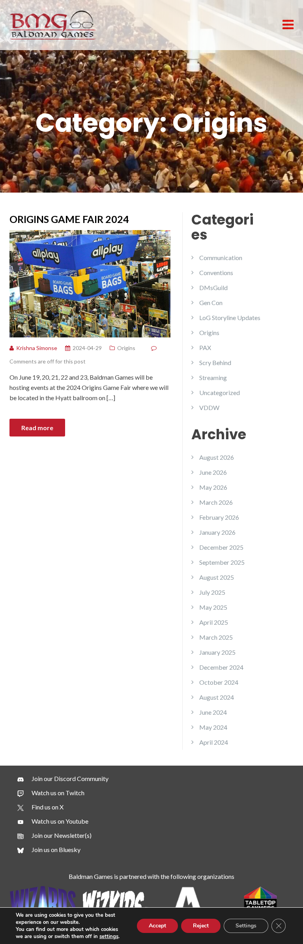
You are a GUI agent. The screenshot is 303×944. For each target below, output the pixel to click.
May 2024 (213, 727)
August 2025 (216, 577)
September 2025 (222, 562)
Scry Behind (215, 362)
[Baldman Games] (52, 24)
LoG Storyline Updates (229, 317)
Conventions (216, 272)
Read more (37, 427)
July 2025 (212, 592)
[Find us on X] (40, 807)
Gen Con (211, 302)
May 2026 (213, 487)
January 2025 (217, 652)
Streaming (213, 377)
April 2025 (213, 622)
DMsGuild (213, 287)
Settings (246, 925)
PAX (205, 347)
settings (108, 936)
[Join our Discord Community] (62, 779)
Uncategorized (219, 392)
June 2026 (213, 472)
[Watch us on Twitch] (50, 793)
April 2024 (213, 742)
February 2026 (219, 517)
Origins (126, 348)
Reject (201, 925)
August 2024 (216, 697)
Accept (157, 925)
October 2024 (218, 682)
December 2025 (221, 547)
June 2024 (213, 712)
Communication (220, 257)
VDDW (209, 407)
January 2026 (217, 532)
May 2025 (213, 607)
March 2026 (216, 502)
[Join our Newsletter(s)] (54, 835)
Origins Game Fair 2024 (69, 219)
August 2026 (216, 457)
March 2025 (216, 637)
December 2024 (221, 667)
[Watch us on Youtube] (52, 821)
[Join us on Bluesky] (48, 850)
